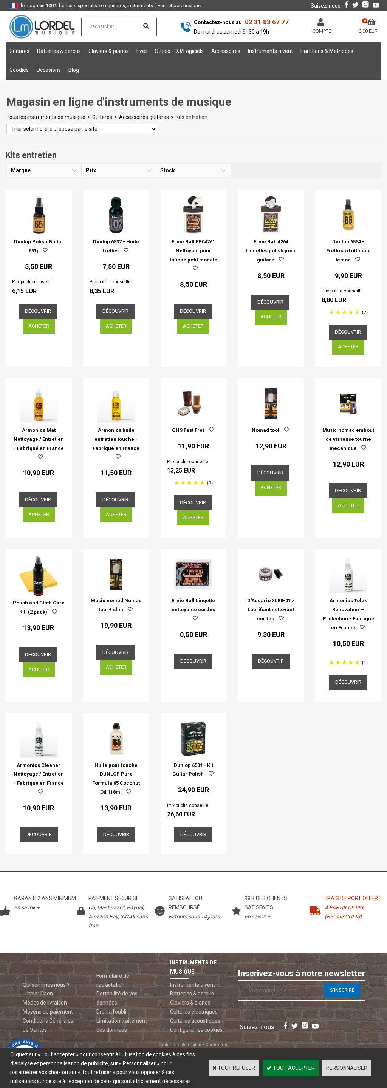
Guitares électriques (194, 1012)
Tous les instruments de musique (45, 117)
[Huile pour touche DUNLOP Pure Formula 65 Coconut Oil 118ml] (116, 756)
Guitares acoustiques (195, 1021)
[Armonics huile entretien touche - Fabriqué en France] (116, 421)
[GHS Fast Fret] (193, 421)
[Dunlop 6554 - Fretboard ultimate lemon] (348, 232)
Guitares (19, 51)
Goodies (19, 70)
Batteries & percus (59, 51)
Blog (73, 70)
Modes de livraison (45, 1003)
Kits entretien (191, 117)
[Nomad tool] (271, 421)
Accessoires (225, 51)
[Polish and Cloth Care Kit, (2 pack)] (39, 594)
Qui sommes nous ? (46, 985)
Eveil (141, 51)
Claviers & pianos (108, 51)
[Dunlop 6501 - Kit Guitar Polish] (193, 756)
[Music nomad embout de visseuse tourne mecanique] (348, 421)
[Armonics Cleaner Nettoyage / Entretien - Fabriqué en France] (39, 756)
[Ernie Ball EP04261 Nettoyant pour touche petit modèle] (193, 232)
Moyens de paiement (48, 1012)
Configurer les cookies (196, 1030)
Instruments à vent (270, 51)
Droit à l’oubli (111, 1012)
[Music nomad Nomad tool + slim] (116, 592)
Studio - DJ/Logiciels (179, 51)
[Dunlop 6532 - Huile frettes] (116, 232)
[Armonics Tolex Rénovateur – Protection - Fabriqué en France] (348, 592)
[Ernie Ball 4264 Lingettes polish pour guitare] (271, 232)
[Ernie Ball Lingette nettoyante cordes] (193, 592)
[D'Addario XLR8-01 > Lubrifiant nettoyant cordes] (271, 592)
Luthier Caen (38, 994)
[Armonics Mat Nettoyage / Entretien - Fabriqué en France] (39, 421)
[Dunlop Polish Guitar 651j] (39, 232)
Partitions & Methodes (326, 51)
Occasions (48, 70)
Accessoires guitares (144, 117)
